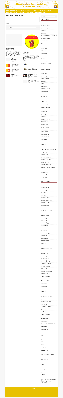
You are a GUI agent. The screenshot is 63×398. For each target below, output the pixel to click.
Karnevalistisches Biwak (44, 172)
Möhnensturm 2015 (44, 96)
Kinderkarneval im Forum (45, 93)
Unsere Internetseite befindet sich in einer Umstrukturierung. (18, 10)
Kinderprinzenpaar (44, 371)
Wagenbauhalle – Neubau (45, 327)
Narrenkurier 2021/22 (14, 74)
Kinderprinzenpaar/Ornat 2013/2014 (46, 63)
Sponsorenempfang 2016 (45, 121)
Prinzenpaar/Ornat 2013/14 (45, 55)
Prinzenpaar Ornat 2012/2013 (45, 28)
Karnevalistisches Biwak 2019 (45, 273)
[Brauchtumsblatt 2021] (8, 70)
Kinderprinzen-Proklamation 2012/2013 (47, 36)
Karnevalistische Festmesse (45, 88)
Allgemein (34, 10)
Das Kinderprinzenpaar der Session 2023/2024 (13, 47)
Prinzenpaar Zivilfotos (44, 131)
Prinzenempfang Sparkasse (45, 41)
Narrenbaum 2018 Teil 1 (45, 238)
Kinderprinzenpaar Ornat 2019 (45, 251)
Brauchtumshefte (43, 369)
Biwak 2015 (42, 98)
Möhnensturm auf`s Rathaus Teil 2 (46, 170)
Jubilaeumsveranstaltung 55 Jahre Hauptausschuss (49, 35)
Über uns (42, 337)
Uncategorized (43, 374)
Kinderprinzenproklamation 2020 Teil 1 (47, 296)
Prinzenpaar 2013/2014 (44, 50)
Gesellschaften (50, 10)
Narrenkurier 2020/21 (44, 342)
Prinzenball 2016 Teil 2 (44, 144)
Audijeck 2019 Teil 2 (44, 269)
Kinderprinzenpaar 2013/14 (45, 51)
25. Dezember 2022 (14, 65)
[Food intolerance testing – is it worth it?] (25, 75)
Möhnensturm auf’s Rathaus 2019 (46, 271)
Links (41, 339)
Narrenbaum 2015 (44, 113)
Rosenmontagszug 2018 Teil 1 (45, 222)
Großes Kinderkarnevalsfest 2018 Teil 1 (47, 212)
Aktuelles (42, 364)
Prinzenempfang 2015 (44, 91)
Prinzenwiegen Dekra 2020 (45, 299)
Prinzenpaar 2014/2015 (44, 73)
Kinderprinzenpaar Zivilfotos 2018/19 (47, 246)
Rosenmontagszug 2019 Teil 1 (45, 274)
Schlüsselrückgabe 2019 (44, 278)
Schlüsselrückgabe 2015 (44, 104)
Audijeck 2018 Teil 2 (44, 220)
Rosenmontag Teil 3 (44, 103)
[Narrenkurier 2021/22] (8, 75)
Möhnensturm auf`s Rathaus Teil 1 (46, 169)
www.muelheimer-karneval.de (39, 392)
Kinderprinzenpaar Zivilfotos (45, 132)
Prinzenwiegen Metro (44, 154)
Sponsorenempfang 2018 (45, 203)
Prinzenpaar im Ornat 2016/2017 (46, 137)
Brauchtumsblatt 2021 (15, 69)
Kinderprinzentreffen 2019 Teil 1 (46, 256)
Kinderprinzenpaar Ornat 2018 (45, 202)
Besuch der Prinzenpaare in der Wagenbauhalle (48, 149)
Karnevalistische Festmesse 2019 (46, 255)
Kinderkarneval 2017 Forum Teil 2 (46, 159)
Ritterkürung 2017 (43, 192)
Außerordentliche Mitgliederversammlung (32, 69)
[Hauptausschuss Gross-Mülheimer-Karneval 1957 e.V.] (31, 8)
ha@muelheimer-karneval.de (38, 390)
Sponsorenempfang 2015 (45, 86)
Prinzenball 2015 (43, 116)
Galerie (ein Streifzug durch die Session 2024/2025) (36, 12)
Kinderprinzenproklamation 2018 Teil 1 (47, 198)
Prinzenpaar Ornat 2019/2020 (45, 294)
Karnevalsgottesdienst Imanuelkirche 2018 (47, 210)
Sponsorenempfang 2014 (45, 65)
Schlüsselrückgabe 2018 (44, 225)
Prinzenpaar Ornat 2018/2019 (45, 236)
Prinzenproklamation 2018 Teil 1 (46, 233)
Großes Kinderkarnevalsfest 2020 (46, 306)
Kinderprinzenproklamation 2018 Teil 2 (47, 200)
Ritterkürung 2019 (43, 289)
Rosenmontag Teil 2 (44, 101)
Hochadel (15, 12)
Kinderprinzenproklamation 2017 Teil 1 (47, 146)
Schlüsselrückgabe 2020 (44, 316)
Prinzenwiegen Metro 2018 (45, 208)
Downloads (42, 344)
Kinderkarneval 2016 (44, 122)
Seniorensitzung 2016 (44, 124)
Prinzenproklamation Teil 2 (45, 136)
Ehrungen (22, 12)
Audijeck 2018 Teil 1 (44, 218)
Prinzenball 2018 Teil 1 (44, 243)
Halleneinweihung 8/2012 (45, 329)
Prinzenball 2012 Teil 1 (44, 30)
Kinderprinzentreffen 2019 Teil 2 (46, 258)
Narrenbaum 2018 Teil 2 (45, 240)
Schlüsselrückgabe (44, 177)
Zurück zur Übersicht (44, 22)
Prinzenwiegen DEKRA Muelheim (46, 164)
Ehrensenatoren (42, 10)
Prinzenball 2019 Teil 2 (44, 293)
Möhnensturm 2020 (44, 307)
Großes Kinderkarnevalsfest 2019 (46, 263)
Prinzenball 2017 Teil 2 (44, 195)
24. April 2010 (26, 53)
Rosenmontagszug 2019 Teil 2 (45, 276)
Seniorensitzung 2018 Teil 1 (45, 215)
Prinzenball (42, 83)
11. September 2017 (31, 81)
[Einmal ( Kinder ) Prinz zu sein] (25, 64)
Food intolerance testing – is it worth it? (33, 75)
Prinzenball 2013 (43, 60)
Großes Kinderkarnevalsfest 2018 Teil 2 (47, 213)
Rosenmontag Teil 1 (44, 99)
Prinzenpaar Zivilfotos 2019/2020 (46, 284)
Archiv (42, 367)
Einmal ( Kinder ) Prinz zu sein (33, 63)
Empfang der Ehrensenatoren (45, 38)
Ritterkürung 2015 (43, 114)
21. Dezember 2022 (14, 75)
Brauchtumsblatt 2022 (15, 64)
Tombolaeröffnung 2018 (45, 205)
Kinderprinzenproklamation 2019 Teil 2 (47, 250)
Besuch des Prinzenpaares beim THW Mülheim (48, 165)
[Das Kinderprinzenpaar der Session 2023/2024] (14, 40)
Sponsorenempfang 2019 (45, 253)
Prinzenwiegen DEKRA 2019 (45, 261)
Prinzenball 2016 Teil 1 (44, 142)
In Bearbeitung (9, 12)
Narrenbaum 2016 (44, 139)
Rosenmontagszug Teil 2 (45, 175)
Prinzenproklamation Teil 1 (45, 134)
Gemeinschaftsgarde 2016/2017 (46, 179)
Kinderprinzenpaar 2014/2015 (45, 75)
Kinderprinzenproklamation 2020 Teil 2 (47, 298)
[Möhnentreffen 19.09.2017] (25, 81)
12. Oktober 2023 (9, 49)
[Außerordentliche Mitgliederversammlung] (25, 69)
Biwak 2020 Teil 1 (43, 309)
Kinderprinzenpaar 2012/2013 (45, 25)
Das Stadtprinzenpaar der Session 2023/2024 (15, 59)
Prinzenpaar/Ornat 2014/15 (45, 78)
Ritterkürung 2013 (43, 58)
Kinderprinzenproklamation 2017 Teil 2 (47, 147)
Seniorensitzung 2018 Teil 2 (45, 217)
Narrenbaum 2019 (44, 288)
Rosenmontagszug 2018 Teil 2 (45, 223)
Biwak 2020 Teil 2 (43, 311)
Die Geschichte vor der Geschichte (29, 51)
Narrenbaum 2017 (44, 190)
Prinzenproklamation (44, 53)
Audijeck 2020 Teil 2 (44, 304)
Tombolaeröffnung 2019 (45, 260)
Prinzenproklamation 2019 (45, 286)
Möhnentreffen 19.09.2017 (32, 80)
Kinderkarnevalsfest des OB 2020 (46, 301)
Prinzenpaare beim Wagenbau (45, 89)
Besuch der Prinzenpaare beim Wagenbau (47, 66)
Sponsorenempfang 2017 (45, 151)
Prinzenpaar (43, 372)
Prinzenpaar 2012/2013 (44, 23)
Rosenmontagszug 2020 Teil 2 (45, 314)
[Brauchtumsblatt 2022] (8, 65)
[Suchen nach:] (23, 27)
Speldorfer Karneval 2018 (45, 207)
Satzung (42, 341)
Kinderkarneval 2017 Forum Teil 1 (46, 157)
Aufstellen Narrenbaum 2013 (45, 56)
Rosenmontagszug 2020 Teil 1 (45, 312)
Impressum (42, 346)
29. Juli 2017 (30, 70)
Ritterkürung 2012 (43, 33)
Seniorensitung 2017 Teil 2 (45, 162)
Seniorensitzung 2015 (44, 94)
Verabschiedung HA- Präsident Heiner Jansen (48, 167)
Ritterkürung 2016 (43, 141)
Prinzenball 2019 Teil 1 (44, 291)
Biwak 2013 (42, 43)
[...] (17, 55)
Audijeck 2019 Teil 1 (44, 268)
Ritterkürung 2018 (43, 241)
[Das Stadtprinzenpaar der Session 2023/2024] (8, 59)
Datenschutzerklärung (44, 347)
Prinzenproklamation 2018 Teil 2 (46, 235)
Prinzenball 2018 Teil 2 (44, 245)
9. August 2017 (30, 76)
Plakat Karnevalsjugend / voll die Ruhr (47, 331)
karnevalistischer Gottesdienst (45, 40)
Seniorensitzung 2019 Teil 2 (45, 266)
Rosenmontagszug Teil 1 (45, 174)
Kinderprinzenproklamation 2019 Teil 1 (47, 248)
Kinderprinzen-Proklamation (45, 61)
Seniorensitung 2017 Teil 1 (45, 160)
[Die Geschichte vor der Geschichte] (31, 42)
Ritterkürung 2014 (43, 81)
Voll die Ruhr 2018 (44, 332)
